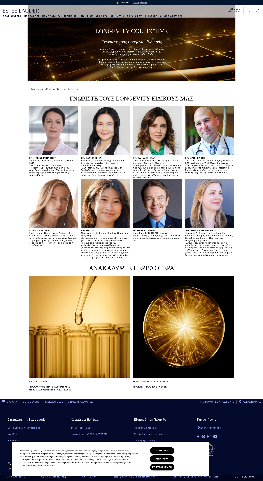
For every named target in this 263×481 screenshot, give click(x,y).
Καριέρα (12, 434)
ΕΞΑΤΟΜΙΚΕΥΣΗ (162, 467)
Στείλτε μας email (80, 427)
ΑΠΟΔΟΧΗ (162, 450)
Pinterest (203, 436)
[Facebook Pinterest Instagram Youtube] (223, 435)
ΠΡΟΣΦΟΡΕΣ (32, 16)
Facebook (198, 436)
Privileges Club (233, 12)
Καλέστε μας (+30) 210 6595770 (89, 434)
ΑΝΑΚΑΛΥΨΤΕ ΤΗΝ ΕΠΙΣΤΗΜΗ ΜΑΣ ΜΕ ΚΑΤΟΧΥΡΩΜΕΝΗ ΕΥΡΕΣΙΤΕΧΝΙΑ (50, 388)
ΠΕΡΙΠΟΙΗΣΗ (70, 16)
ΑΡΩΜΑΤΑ (102, 16)
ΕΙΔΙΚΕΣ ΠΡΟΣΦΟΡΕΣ (80, 401)
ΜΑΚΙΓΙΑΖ (87, 16)
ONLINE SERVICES (171, 16)
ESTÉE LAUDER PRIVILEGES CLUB (43, 401)
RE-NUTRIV (117, 16)
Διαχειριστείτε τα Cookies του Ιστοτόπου (135, 476)
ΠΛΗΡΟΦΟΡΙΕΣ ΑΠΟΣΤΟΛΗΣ (217, 401)
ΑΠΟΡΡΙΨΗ (162, 458)
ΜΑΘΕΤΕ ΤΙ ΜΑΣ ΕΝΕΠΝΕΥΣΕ (150, 386)
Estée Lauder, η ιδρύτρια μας (24, 427)
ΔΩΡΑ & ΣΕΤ (134, 16)
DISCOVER (151, 16)
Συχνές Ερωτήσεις (144, 440)
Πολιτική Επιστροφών (146, 427)
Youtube (215, 436)
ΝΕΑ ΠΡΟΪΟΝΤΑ (51, 16)
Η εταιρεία (13, 440)
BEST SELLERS (12, 16)
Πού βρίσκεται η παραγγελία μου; (152, 434)
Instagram (209, 436)
